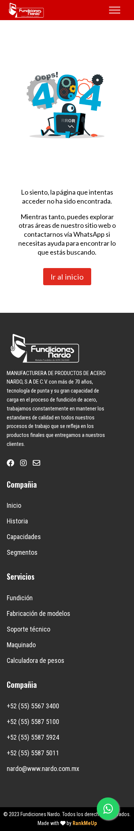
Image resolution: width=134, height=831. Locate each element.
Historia (17, 521)
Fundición (20, 598)
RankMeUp (85, 823)
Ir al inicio (67, 276)
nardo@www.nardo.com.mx (43, 768)
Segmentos (22, 552)
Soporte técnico (28, 629)
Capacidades (24, 537)
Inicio (14, 505)
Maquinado (21, 645)
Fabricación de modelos (38, 613)
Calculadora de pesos (35, 660)
